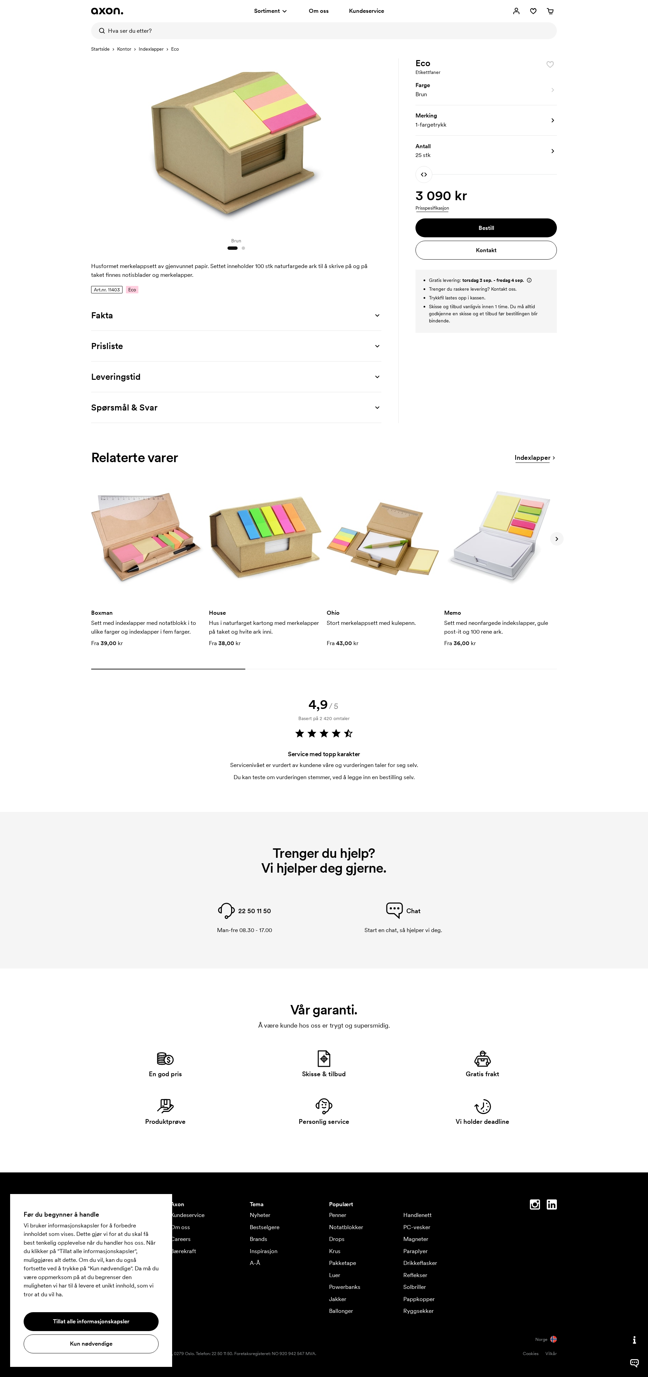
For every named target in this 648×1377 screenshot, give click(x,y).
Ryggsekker (418, 1311)
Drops (337, 1239)
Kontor (124, 49)
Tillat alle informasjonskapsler (91, 1321)
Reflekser (415, 1275)
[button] (486, 90)
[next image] (374, 144)
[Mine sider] (516, 11)
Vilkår (551, 1353)
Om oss (319, 11)
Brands (258, 1239)
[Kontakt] (634, 1340)
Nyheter (260, 1215)
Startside (100, 49)
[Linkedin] (552, 1205)
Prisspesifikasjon (432, 208)
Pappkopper (419, 1299)
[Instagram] (535, 1205)
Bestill (486, 228)
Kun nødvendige (91, 1343)
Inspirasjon (263, 1251)
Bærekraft (183, 1251)
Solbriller (414, 1287)
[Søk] (99, 30)
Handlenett (417, 1215)
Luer (334, 1275)
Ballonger (341, 1311)
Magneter (415, 1239)
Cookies (531, 1353)
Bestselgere (264, 1227)
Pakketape (342, 1263)
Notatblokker (346, 1227)
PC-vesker (416, 1227)
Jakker (337, 1299)
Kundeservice (366, 11)
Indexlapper (151, 49)
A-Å (255, 1263)
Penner (337, 1215)
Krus (335, 1251)
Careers (180, 1239)
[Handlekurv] (550, 11)
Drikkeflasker (420, 1263)
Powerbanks (344, 1287)
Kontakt (486, 250)
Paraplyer (415, 1251)
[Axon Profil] (107, 11)
